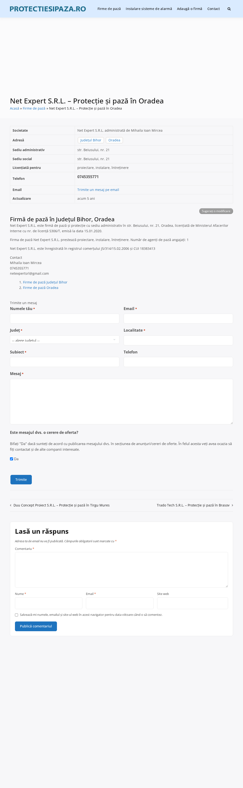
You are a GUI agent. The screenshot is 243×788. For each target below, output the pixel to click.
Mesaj (16, 373)
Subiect (18, 352)
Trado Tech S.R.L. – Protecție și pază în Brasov (193, 505)
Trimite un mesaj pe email (98, 189)
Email (130, 308)
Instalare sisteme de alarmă (149, 8)
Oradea (114, 140)
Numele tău (22, 308)
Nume (20, 594)
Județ (16, 330)
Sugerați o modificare (216, 211)
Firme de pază (109, 8)
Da (16, 458)
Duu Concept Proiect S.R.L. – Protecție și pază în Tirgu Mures (62, 505)
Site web (163, 594)
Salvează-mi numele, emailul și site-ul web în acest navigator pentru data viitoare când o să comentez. (91, 615)
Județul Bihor (90, 140)
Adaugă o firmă (189, 8)
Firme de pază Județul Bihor (45, 282)
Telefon (131, 352)
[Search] (229, 8)
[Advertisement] (121, 60)
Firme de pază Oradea (40, 287)
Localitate (134, 330)
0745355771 (88, 176)
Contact (213, 8)
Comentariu (24, 549)
